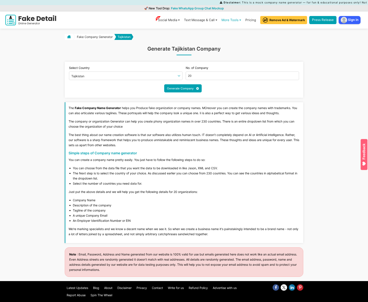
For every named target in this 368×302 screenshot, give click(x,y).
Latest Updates (77, 288)
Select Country (79, 67)
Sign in (352, 20)
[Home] (68, 37)
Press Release (323, 20)
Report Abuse (76, 295)
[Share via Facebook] (276, 287)
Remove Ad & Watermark (287, 20)
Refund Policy (198, 288)
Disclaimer (124, 288)
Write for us (176, 288)
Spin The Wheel (101, 295)
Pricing (250, 20)
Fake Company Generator (95, 37)
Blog (96, 288)
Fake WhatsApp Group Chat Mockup (197, 8)
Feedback (364, 151)
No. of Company (197, 67)
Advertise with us (225, 288)
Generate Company (180, 88)
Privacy (142, 288)
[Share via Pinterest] (300, 287)
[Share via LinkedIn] (292, 287)
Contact (157, 288)
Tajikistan (124, 37)
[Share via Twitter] (284, 287)
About (108, 288)
